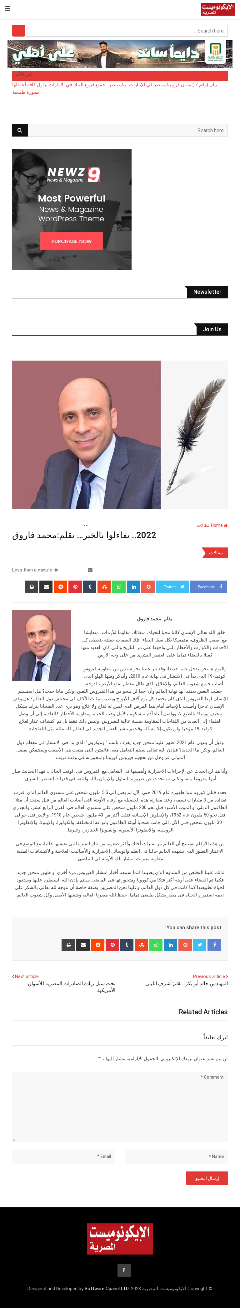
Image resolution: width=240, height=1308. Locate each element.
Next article (27, 976)
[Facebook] (214, 945)
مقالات (203, 525)
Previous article (209, 976)
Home (217, 525)
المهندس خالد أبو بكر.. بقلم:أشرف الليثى (186, 983)
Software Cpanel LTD (107, 1288)
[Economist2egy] (90, 570)
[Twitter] (200, 945)
